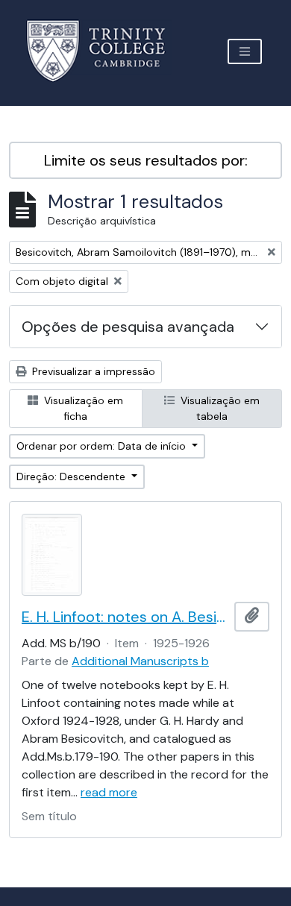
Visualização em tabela (219, 408)
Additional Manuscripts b (140, 661)
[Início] (105, 51)
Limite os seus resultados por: (146, 160)
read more (109, 792)
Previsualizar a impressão (92, 371)
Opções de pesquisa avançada (128, 326)
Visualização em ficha (82, 408)
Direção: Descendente (72, 476)
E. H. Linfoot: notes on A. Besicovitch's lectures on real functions (125, 617)
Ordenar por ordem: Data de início (102, 446)
